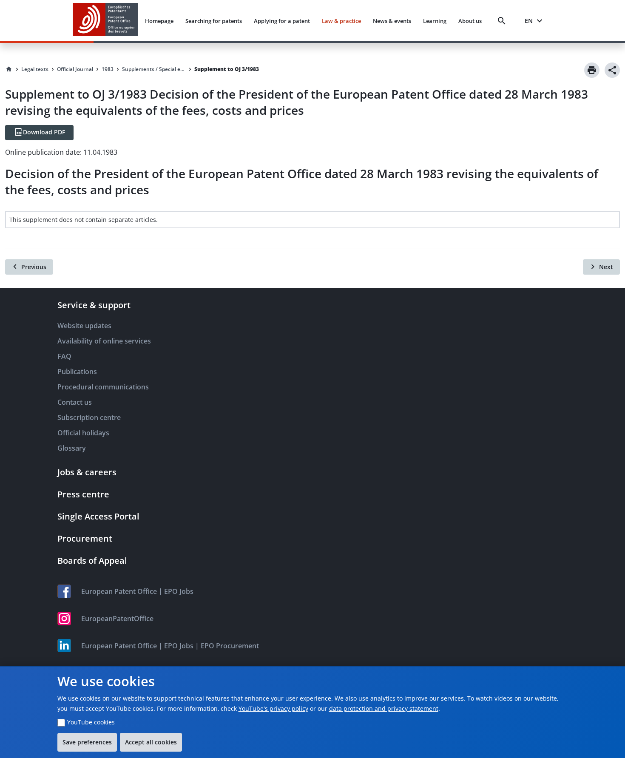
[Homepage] (9, 69)
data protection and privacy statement (383, 708)
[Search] (503, 21)
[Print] (591, 70)
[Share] (612, 70)
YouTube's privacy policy (273, 708)
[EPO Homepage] (105, 20)
